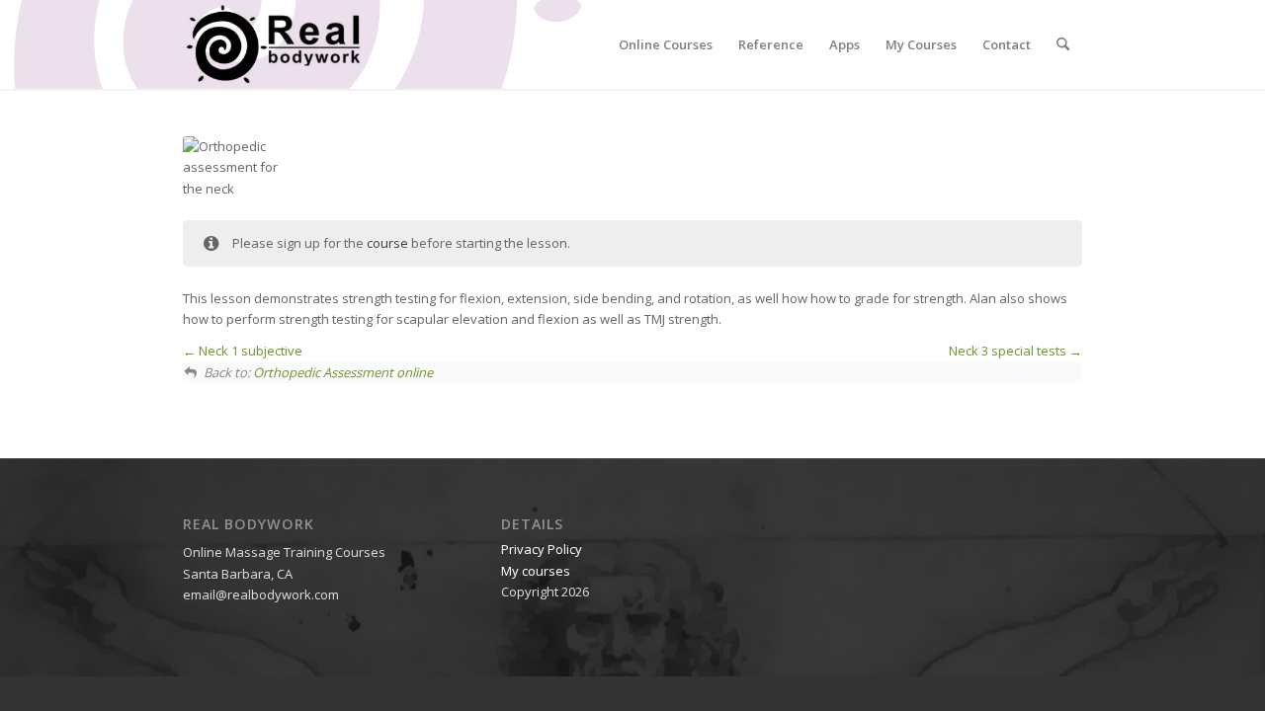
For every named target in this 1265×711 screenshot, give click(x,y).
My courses (535, 571)
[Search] (1063, 44)
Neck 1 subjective (249, 350)
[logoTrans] (273, 44)
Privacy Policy (541, 549)
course (387, 243)
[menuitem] (665, 44)
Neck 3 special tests (1009, 350)
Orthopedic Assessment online (343, 372)
